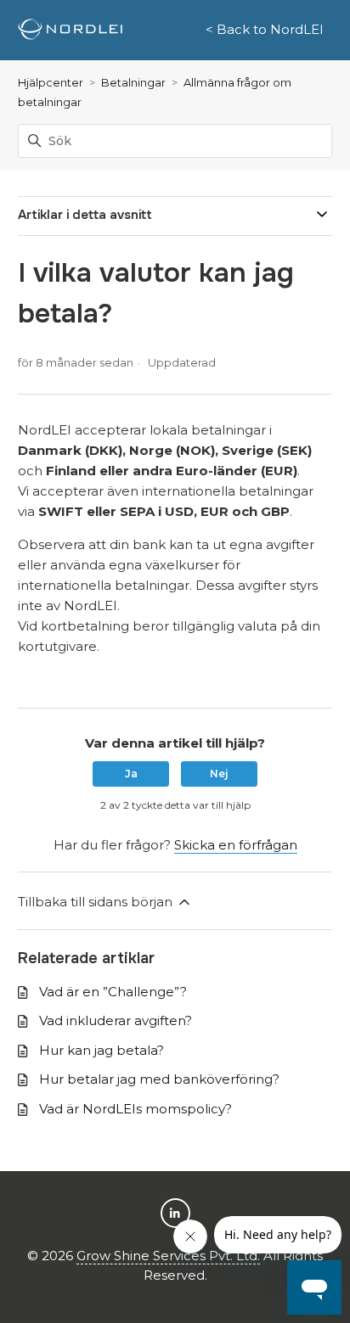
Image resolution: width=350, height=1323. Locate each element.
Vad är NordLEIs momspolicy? (135, 1109)
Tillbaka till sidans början (97, 902)
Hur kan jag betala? (101, 1050)
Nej (219, 773)
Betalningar (133, 82)
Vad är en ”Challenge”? (113, 992)
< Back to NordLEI (265, 29)
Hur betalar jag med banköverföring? (159, 1079)
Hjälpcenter (50, 82)
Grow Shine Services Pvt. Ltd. (168, 1255)
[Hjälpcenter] (70, 30)
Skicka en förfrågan (235, 845)
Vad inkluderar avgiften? (115, 1020)
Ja (131, 773)
